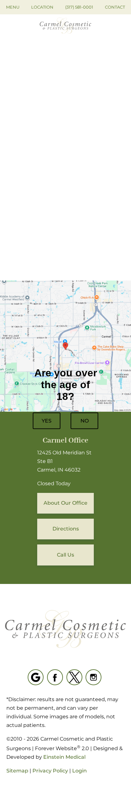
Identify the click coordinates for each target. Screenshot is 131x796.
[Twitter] (74, 677)
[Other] (36, 677)
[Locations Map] (65, 346)
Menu (12, 7)
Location (42, 7)
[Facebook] (55, 677)
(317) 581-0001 (79, 7)
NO (84, 421)
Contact (115, 7)
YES (47, 421)
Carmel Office (65, 440)
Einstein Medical (64, 757)
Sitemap (17, 771)
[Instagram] (93, 677)
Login (79, 771)
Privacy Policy (50, 771)
